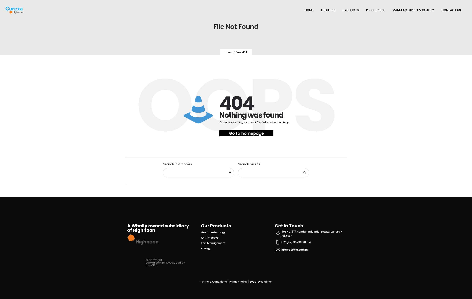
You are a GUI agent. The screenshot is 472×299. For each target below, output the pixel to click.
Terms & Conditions (213, 281)
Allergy (205, 248)
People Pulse (375, 10)
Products (351, 10)
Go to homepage (246, 133)
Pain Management (213, 243)
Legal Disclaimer (261, 281)
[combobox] (198, 172)
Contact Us (451, 10)
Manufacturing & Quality (413, 10)
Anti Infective (209, 238)
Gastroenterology (213, 232)
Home (309, 10)
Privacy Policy (238, 281)
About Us (328, 10)
